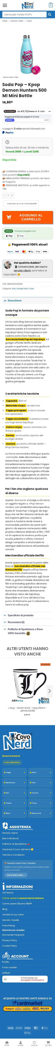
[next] (50, 691)
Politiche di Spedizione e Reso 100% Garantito (25, 631)
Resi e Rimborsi (10, 838)
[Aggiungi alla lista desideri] (21, 204)
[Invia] (50, 14)
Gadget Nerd (16, 21)
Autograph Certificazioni (32, 980)
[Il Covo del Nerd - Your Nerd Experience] (27, 5)
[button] (4, 5)
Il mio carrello (9, 967)
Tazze (29, 21)
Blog (4, 909)
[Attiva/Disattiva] (5, 300)
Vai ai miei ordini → (16, 875)
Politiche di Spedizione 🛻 (16, 843)
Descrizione (15, 300)
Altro (14, 288)
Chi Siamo (7, 892)
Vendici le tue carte (13, 914)
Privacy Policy (9, 940)
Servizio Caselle (10, 920)
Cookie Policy (9, 945)
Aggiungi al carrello (31, 217)
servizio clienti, (22, 270)
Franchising (8, 925)
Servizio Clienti (10, 832)
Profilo (5, 961)
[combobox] (24, 14)
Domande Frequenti (13, 934)
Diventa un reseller (13, 930)
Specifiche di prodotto (20, 615)
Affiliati (6, 972)
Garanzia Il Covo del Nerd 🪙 (17, 849)
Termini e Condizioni (13, 854)
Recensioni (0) (16, 622)
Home (4, 21)
